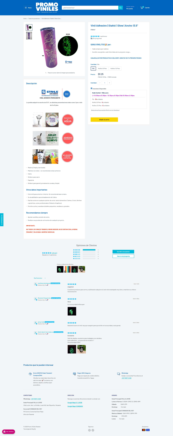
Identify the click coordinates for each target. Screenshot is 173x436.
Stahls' (93, 30)
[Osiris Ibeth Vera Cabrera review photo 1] (72, 349)
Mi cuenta (129, 8)
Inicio (25, 18)
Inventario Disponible (99, 88)
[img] (72, 284)
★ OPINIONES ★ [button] (2, 220)
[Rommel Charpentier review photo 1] (72, 311)
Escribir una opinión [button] (123, 251)
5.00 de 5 (54, 253)
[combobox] (90, 8)
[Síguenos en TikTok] (93, 430)
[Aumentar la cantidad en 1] (109, 83)
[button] (95, 36)
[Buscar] (120, 8)
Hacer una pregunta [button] (123, 256)
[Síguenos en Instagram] (89, 430)
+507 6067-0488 (126, 378)
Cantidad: (94, 83)
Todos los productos (34, 18)
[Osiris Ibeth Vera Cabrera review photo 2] (81, 349)
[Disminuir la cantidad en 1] (100, 83)
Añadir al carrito (104, 119)
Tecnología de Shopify (29, 429)
